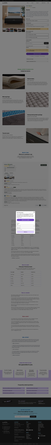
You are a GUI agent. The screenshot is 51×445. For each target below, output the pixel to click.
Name (17, 224)
